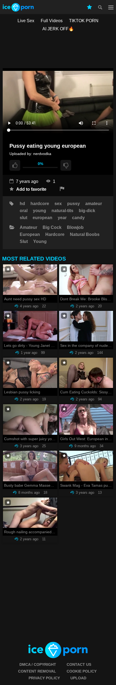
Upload (78, 678)
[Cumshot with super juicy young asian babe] (30, 419)
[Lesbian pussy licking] (30, 372)
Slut (24, 241)
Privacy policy (44, 678)
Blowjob (75, 227)
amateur (93, 204)
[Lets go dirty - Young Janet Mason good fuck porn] (30, 326)
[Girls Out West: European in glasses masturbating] (86, 419)
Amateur (28, 227)
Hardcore (54, 234)
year (62, 218)
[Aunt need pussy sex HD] (30, 279)
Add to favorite (30, 189)
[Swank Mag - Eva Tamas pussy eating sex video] (86, 466)
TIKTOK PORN (83, 20)
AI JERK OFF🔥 (58, 29)
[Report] (62, 189)
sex (58, 204)
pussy (73, 204)
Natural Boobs (85, 234)
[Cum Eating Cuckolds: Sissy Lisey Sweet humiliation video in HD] (86, 372)
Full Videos (52, 20)
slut (23, 218)
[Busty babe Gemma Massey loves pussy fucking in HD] (30, 466)
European (30, 234)
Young (40, 241)
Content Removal (37, 671)
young (39, 211)
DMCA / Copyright (37, 664)
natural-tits (62, 211)
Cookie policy (82, 671)
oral (24, 211)
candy (78, 218)
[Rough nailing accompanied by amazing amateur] (30, 512)
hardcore (39, 204)
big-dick (87, 211)
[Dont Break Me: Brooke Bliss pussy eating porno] (86, 279)
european (42, 218)
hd (22, 204)
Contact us (79, 664)
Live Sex (26, 20)
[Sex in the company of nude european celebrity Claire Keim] (86, 326)
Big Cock (52, 227)
